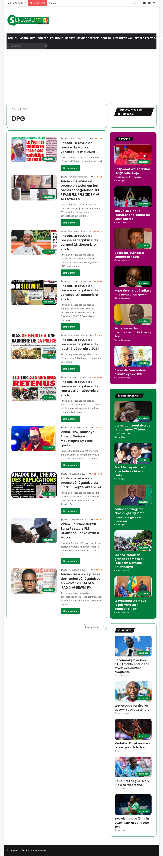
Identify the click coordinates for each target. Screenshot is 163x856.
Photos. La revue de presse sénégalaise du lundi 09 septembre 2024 (81, 482)
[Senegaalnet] (28, 20)
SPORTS (70, 38)
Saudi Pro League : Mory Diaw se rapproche (132, 783)
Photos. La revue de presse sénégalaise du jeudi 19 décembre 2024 (80, 344)
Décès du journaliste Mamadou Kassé (129, 255)
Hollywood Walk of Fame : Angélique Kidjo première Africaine (132, 173)
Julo (65, 138)
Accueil (17, 109)
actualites (27, 38)
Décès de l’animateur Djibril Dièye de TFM (130, 372)
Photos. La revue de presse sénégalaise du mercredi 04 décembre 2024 (80, 388)
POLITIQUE (56, 38)
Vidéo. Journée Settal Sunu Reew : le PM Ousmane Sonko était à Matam (80, 531)
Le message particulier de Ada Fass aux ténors (132, 708)
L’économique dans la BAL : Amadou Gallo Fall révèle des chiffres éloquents (132, 666)
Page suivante (92, 627)
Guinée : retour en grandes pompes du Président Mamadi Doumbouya (129, 561)
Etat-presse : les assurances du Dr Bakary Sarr (132, 332)
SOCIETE (43, 38)
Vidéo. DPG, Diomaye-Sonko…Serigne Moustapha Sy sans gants (78, 438)
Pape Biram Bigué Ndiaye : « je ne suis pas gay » (132, 292)
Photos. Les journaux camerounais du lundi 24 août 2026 (77, 3)
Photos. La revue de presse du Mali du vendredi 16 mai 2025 (78, 147)
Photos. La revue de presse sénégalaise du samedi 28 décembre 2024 (79, 242)
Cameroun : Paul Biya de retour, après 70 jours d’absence (132, 429)
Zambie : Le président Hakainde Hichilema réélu (129, 471)
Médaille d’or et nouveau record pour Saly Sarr (133, 745)
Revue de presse (88, 38)
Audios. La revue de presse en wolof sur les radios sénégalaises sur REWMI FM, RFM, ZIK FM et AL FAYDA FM (80, 190)
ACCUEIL (13, 38)
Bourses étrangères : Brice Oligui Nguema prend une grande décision (129, 515)
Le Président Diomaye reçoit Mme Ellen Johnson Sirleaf (130, 605)
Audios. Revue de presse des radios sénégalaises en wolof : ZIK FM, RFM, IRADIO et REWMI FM (80, 581)
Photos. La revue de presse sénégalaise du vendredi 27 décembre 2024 (79, 292)
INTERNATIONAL (122, 38)
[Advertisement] (81, 75)
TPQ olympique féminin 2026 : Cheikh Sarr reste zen (132, 822)
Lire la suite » (70, 168)
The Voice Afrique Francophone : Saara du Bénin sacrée (132, 215)
